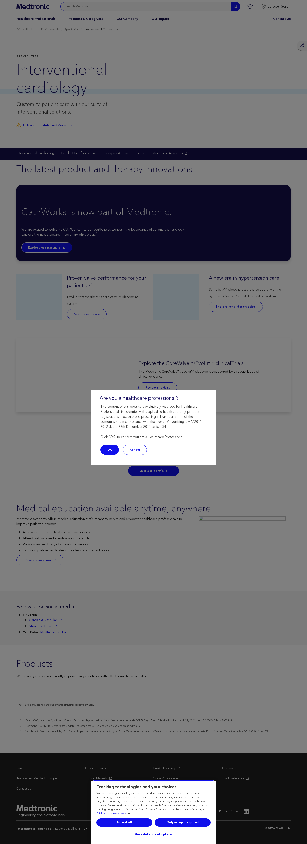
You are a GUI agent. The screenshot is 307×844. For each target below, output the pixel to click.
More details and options (153, 834)
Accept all (124, 822)
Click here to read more (111, 814)
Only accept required (183, 822)
